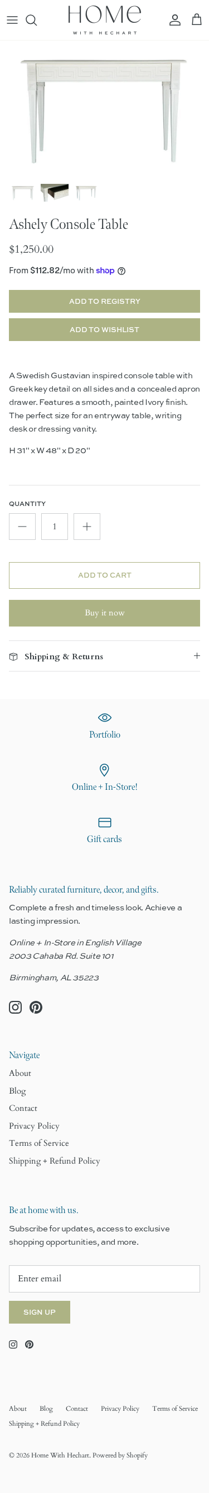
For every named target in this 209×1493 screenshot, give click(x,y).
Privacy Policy (34, 1125)
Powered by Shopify (120, 1455)
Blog (17, 1090)
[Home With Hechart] (105, 20)
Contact (23, 1108)
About (20, 1073)
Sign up (39, 1312)
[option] (104, 109)
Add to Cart (105, 575)
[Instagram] (15, 1007)
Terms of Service (39, 1143)
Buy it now (105, 612)
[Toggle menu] (12, 20)
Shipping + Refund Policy (54, 1160)
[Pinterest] (36, 1007)
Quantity (27, 503)
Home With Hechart (60, 1455)
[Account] (172, 20)
